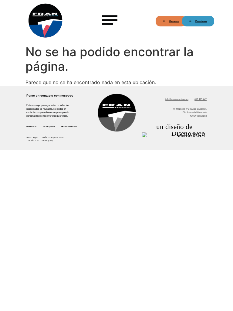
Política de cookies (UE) (40, 140)
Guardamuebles (69, 126)
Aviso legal (32, 137)
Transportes (49, 126)
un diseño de (174, 127)
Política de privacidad (52, 137)
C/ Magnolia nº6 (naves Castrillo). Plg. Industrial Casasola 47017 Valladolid (190, 112)
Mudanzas (31, 126)
